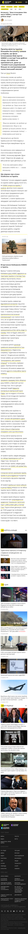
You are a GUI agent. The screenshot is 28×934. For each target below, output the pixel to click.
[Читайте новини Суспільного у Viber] (17, 911)
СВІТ (15, 9)
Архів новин (4, 876)
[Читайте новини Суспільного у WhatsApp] (23, 911)
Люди (16, 860)
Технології (18, 863)
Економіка (18, 858)
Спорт (16, 866)
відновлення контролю (9, 304)
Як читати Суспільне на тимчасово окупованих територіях (19, 889)
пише (8, 73)
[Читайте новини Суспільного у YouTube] (14, 911)
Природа (3, 866)
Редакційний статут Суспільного (7, 899)
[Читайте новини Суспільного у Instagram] (11, 911)
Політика (4, 858)
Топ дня (17, 850)
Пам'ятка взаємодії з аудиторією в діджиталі (21, 900)
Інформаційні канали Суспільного (5, 888)
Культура (3, 868)
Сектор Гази (9, 6)
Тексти (17, 836)
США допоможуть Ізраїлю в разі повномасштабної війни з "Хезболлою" (12, 258)
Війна (2, 836)
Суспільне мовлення (4, 879)
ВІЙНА (15, 6)
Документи (18, 895)
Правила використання (19, 879)
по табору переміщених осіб (11, 458)
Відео (2, 839)
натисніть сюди (21, 928)
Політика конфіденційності (20, 883)
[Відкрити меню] (26, 2)
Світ (2, 860)
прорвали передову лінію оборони (13, 380)
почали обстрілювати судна (15, 419)
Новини (17, 868)
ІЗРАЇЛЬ (3, 6)
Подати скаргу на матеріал (6, 895)
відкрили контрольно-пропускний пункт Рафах (12, 390)
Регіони (17, 853)
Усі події (3, 850)
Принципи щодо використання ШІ (6, 883)
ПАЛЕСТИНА (21, 6)
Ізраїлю (18, 49)
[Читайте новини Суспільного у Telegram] (20, 911)
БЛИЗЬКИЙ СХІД (5, 9)
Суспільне (4, 926)
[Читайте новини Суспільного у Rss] (2, 911)
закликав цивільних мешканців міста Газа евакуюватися (12, 347)
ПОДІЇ (11, 9)
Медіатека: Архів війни (6, 842)
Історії (3, 863)
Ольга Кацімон (8, 20)
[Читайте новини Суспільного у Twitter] (8, 911)
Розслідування (19, 855)
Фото (16, 839)
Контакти (18, 876)
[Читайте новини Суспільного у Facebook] (5, 911)
